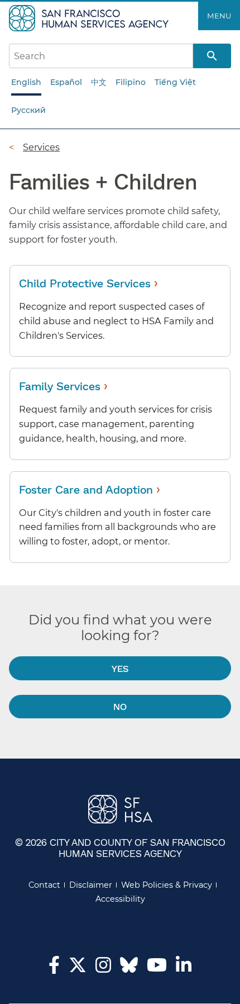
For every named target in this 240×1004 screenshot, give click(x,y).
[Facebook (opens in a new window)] (54, 968)
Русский (28, 110)
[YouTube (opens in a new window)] (157, 968)
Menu (219, 15)
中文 (99, 82)
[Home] (90, 17)
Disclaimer (90, 885)
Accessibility (120, 899)
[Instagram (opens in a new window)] (103, 968)
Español (66, 82)
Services (41, 147)
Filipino (131, 82)
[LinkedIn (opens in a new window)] (183, 968)
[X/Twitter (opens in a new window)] (78, 968)
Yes (120, 668)
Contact (44, 885)
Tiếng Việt (175, 82)
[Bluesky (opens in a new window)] (129, 970)
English (26, 82)
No (120, 706)
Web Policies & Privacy (166, 885)
